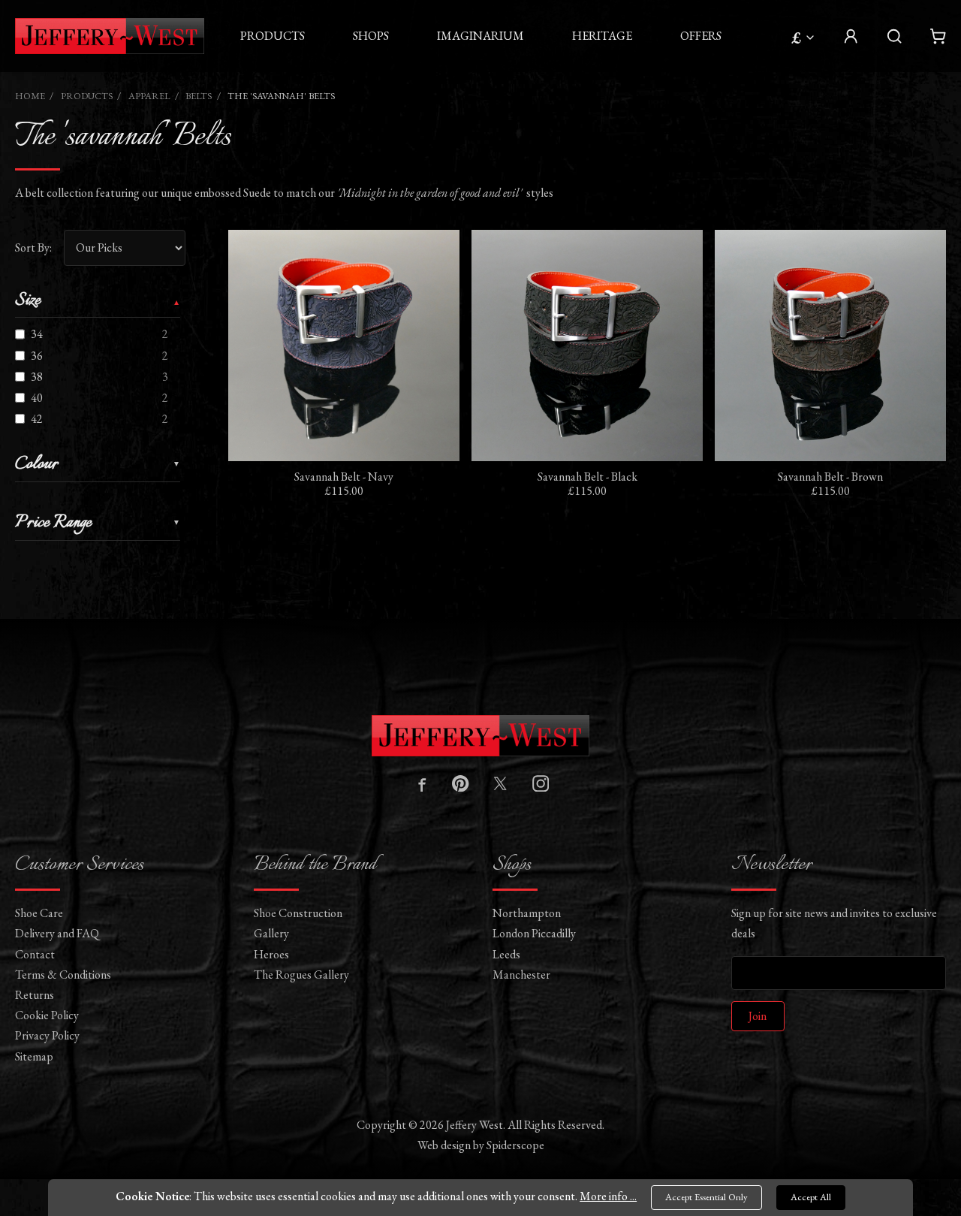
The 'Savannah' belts (281, 95)
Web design (444, 1145)
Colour (36, 466)
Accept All (811, 1196)
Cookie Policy (47, 1015)
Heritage (602, 36)
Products (272, 36)
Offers (701, 36)
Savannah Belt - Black (587, 476)
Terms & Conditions (63, 974)
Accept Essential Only (706, 1196)
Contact (35, 954)
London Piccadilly (534, 933)
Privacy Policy (47, 1035)
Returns (34, 995)
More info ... (608, 1196)
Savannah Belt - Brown (830, 476)
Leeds (506, 954)
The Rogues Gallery (301, 974)
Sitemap (34, 1056)
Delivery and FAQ (57, 933)
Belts (198, 95)
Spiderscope (515, 1145)
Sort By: (33, 247)
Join (758, 1016)
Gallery (271, 933)
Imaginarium (480, 36)
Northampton (527, 913)
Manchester (521, 974)
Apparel (149, 95)
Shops (371, 36)
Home (30, 95)
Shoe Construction (298, 913)
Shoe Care (39, 913)
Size (28, 302)
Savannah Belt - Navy (343, 476)
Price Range (53, 524)
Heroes (271, 954)
